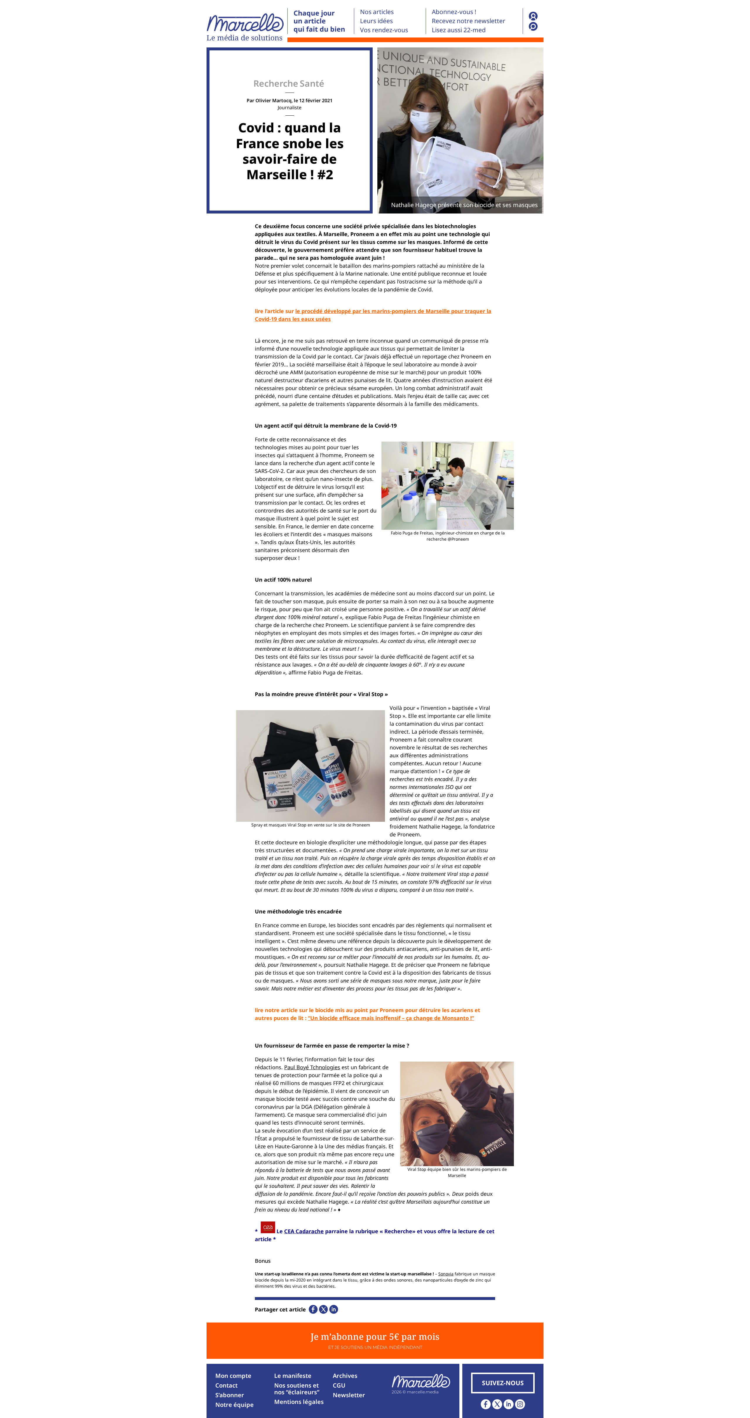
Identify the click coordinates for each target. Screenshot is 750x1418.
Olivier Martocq (273, 100)
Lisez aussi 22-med (459, 30)
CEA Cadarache (304, 1231)
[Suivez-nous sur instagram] (520, 1404)
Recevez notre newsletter (468, 21)
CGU (339, 1385)
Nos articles (377, 12)
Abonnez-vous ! (454, 12)
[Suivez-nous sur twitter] (497, 1404)
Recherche (275, 83)
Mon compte (233, 1376)
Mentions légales (299, 1402)
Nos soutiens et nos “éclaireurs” (296, 1388)
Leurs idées (376, 21)
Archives (345, 1376)
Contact (226, 1385)
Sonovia (446, 1274)
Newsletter (349, 1395)
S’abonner (229, 1395)
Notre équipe (234, 1405)
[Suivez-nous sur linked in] (509, 1404)
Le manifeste (292, 1376)
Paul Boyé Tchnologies (312, 1067)
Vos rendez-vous (384, 30)
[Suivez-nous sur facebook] (486, 1404)
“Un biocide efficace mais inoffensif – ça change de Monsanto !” (391, 1017)
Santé (312, 83)
